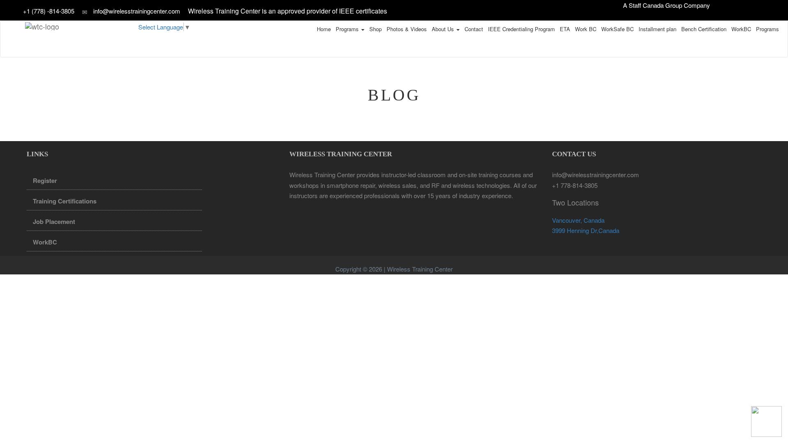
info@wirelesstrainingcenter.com (136, 11)
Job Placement (54, 221)
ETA (565, 29)
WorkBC (741, 29)
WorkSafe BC (617, 29)
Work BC (585, 29)
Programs (348, 29)
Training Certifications (64, 201)
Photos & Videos (407, 29)
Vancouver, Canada (578, 220)
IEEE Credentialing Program (521, 29)
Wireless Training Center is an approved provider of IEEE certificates (287, 11)
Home (324, 29)
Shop (375, 29)
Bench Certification (703, 29)
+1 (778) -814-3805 (49, 11)
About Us (444, 29)
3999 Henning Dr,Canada (585, 230)
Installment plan (657, 29)
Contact (474, 29)
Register (45, 180)
